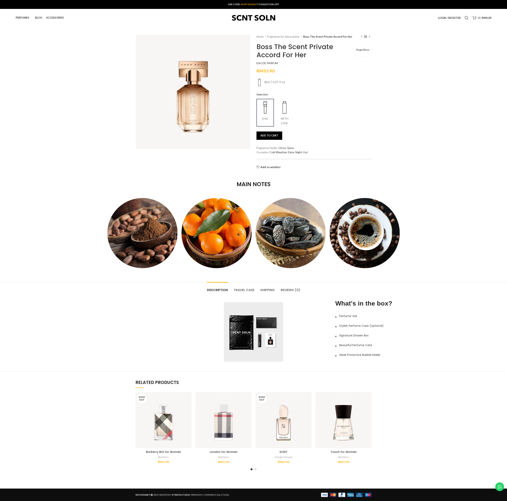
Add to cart (269, 135)
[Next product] (370, 37)
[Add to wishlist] (188, 407)
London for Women (223, 452)
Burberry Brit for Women (163, 452)
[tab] (217, 288)
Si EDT (283, 452)
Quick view (188, 398)
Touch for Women (344, 452)
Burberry (163, 457)
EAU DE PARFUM (267, 63)
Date (291, 152)
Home (260, 36)
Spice (290, 148)
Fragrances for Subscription (283, 36)
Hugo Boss (363, 49)
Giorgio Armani (283, 457)
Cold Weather (278, 152)
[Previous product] (362, 37)
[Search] (467, 18)
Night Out (301, 152)
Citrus (282, 148)
